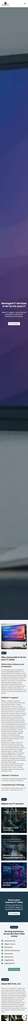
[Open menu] (25, 3)
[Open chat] (24, 1017)
